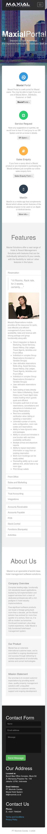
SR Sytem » (23, 137)
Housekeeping (14, 487)
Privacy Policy (11, 819)
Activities (12, 534)
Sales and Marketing (17, 482)
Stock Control (14, 523)
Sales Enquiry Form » (24, 176)
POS (10, 518)
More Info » (23, 214)
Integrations (13, 499)
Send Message (16, 757)
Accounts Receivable (18, 506)
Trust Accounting (15, 493)
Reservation (13, 272)
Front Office (13, 476)
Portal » (23, 102)
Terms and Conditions (15, 817)
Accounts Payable (16, 512)
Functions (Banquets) (18, 529)
